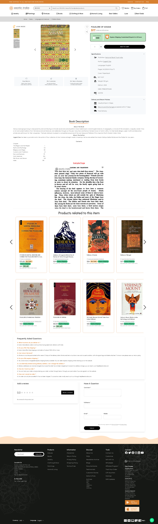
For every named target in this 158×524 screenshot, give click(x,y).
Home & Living (52, 469)
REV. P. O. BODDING (26, 259)
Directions (127, 476)
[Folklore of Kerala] (98, 252)
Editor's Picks (90, 476)
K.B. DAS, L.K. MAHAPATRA (61, 321)
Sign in (130, 1)
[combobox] (82, 8)
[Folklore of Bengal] (132, 252)
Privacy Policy (123, 424)
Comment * (87, 387)
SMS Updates (110, 479)
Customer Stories (92, 473)
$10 (97, 38)
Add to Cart (124, 47)
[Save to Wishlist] (87, 27)
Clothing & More (53, 463)
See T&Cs (29, 84)
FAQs (88, 456)
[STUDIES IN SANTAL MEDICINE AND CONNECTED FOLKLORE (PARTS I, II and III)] (31, 252)
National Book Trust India (114, 57)
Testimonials (90, 469)
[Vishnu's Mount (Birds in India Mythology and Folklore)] (132, 315)
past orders (73, 371)
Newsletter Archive (92, 459)
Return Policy (71, 456)
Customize (109, 456)
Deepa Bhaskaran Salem (61, 259)
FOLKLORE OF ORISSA (59, 317)
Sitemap (109, 476)
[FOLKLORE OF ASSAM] (16, 33)
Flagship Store (129, 468)
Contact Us (109, 453)
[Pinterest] (133, 453)
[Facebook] (126, 453)
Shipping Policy (72, 463)
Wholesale (109, 463)
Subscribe (39, 454)
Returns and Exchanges (106, 107)
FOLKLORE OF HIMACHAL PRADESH (30, 317)
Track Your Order (111, 469)
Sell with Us (110, 459)
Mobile (106, 413)
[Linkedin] (139, 453)
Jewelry (50, 459)
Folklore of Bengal (125, 255)
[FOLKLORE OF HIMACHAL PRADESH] (31, 315)
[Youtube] (142, 453)
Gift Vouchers (110, 473)
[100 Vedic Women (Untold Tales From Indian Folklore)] (98, 315)
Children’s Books (56, 19)
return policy (137, 355)
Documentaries (91, 466)
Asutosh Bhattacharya (128, 259)
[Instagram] (136, 453)
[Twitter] (129, 453)
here (59, 371)
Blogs (88, 463)
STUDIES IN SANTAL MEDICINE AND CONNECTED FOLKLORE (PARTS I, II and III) (31, 256)
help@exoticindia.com (103, 366)
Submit (92, 428)
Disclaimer (70, 453)
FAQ (147, 1)
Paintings (50, 466)
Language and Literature (42, 19)
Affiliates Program (112, 466)
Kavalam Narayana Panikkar (96, 259)
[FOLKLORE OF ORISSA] (65, 315)
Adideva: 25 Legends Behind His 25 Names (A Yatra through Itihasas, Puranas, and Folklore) (63, 256)
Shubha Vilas (92, 321)
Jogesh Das (107, 61)
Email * (86, 413)
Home (25, 19)
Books (31, 19)
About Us (89, 453)
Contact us (139, 1)
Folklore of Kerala (92, 255)
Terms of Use (115, 424)
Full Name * (87, 402)
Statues (50, 453)
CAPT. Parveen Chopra (128, 321)
